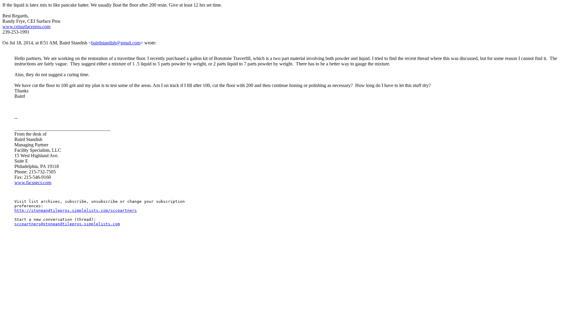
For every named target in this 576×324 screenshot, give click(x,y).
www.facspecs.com (32, 182)
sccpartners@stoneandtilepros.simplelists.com (67, 224)
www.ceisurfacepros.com (26, 26)
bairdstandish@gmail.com (115, 42)
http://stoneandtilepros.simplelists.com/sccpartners (75, 210)
